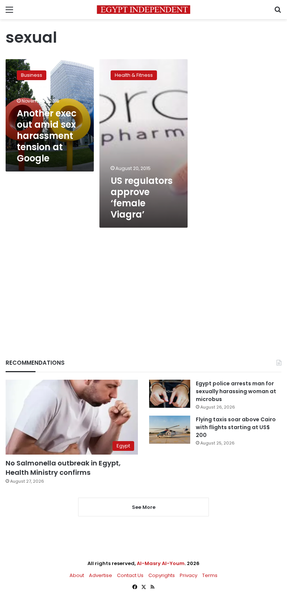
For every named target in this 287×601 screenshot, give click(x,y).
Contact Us (130, 575)
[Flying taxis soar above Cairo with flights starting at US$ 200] (169, 430)
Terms (209, 575)
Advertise (100, 575)
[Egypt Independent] (143, 9)
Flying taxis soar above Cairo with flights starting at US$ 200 (236, 427)
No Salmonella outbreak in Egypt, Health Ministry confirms (63, 467)
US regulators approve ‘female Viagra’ (142, 197)
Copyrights (161, 575)
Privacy (188, 575)
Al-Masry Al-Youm (161, 563)
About (77, 575)
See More (143, 507)
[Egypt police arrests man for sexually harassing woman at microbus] (169, 394)
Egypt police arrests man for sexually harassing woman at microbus (236, 391)
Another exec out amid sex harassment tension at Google (47, 135)
